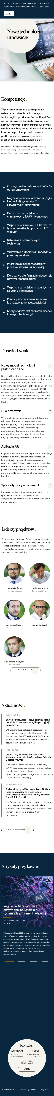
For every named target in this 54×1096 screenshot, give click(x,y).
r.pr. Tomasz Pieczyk (14, 625)
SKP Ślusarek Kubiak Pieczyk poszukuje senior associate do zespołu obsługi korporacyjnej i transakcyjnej (28, 722)
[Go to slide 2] (21, 961)
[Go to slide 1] (9, 961)
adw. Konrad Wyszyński (14, 662)
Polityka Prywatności (28, 1089)
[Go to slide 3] (33, 961)
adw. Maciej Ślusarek (40, 588)
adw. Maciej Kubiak (14, 588)
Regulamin (45, 1089)
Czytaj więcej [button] (44, 7)
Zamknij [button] (9, 14)
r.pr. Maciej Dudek (39, 625)
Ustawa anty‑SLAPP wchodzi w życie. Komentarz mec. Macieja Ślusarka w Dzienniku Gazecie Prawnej (29, 757)
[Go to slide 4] (45, 961)
